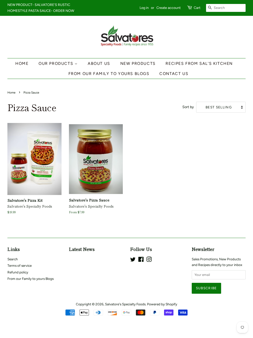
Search (12, 259)
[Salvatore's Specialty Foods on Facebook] (141, 260)
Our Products (57, 63)
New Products (138, 63)
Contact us (173, 73)
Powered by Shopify (162, 304)
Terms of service (19, 265)
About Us (99, 63)
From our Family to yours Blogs (108, 73)
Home (21, 63)
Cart (197, 8)
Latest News (82, 249)
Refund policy (17, 272)
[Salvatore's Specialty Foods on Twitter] (133, 260)
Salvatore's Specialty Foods (125, 304)
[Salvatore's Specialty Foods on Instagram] (149, 260)
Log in (144, 8)
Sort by (188, 107)
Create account (168, 8)
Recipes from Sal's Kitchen (199, 63)
